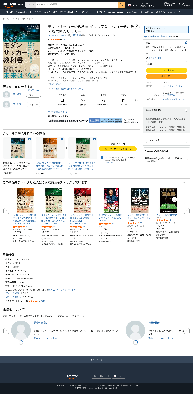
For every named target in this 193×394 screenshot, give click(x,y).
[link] (50, 148)
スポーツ (30, 19)
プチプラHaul (66, 12)
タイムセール (147, 12)
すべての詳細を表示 (57, 112)
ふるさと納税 (50, 12)
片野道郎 (76, 35)
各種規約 (111, 385)
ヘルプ (38, 12)
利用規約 (60, 385)
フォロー (33, 95)
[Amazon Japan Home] (72, 377)
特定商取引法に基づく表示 (128, 385)
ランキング (100, 12)
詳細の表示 (109, 162)
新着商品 (160, 12)
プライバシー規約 (74, 385)
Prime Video (132, 12)
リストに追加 (153, 140)
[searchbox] (77, 4)
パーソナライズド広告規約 (94, 385)
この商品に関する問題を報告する (67, 89)
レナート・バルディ (57, 35)
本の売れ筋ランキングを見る (61, 290)
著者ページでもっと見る (45, 338)
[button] (8, 12)
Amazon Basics (115, 12)
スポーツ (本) (12, 293)
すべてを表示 (34, 90)
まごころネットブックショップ (174, 87)
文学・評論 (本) (13, 297)
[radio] (166, 29)
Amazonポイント (24, 12)
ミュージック (174, 12)
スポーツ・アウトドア (16, 19)
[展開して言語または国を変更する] (136, 5)
